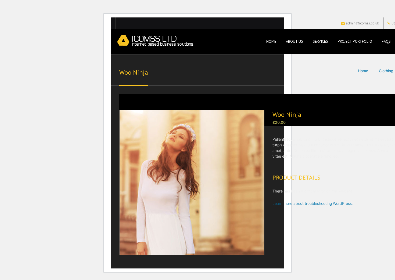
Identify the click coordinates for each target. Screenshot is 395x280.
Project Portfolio (355, 41)
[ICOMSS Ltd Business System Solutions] (154, 41)
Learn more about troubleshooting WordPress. (312, 203)
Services (320, 41)
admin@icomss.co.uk (362, 23)
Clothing (386, 70)
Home (270, 41)
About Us (294, 41)
